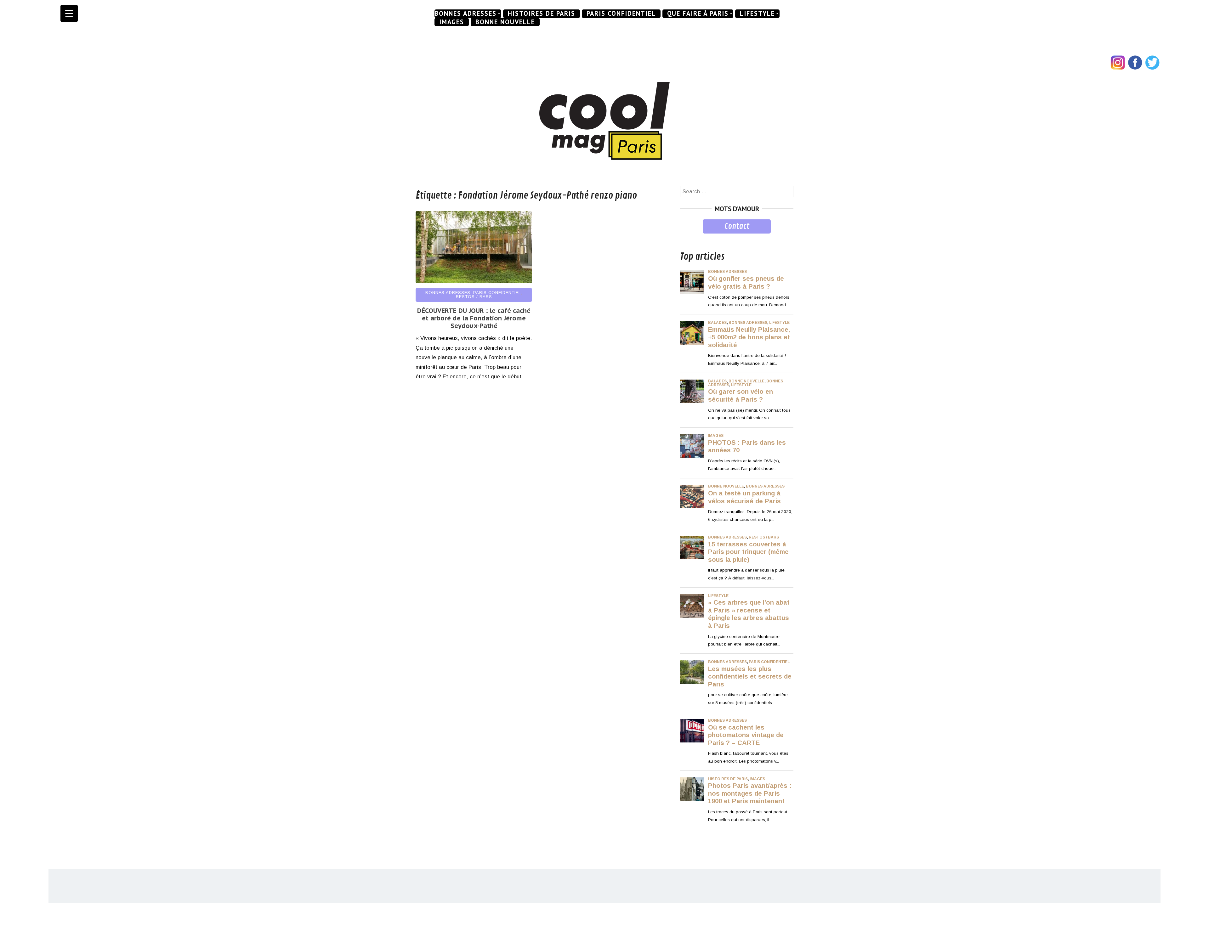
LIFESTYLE (757, 13)
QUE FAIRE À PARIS (698, 13)
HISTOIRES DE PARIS (541, 13)
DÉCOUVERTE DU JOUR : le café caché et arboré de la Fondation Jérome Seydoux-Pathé (474, 318)
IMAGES (451, 22)
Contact (736, 226)
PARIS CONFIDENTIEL (621, 13)
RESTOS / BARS (474, 296)
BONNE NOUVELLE (505, 22)
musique (690, 238)
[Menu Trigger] (69, 13)
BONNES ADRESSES (465, 13)
